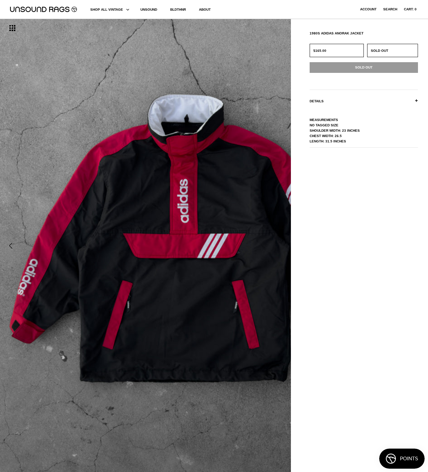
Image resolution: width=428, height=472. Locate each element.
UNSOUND (148, 9)
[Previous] (10, 245)
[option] (73, 245)
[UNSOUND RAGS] (43, 9)
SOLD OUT (379, 50)
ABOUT (205, 9)
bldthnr (178, 9)
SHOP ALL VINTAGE (106, 9)
